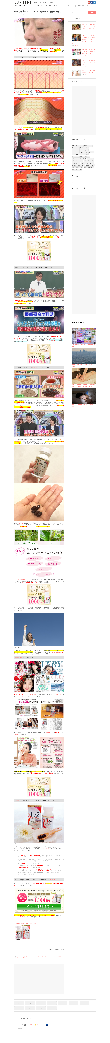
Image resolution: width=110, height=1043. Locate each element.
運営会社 (20, 1028)
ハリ (49, 956)
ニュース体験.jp (30, 1024)
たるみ (46, 956)
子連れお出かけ (89, 163)
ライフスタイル (80, 5)
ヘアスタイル (26, 5)
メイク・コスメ (35, 5)
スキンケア (78, 154)
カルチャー (56, 5)
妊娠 (82, 161)
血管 (21, 957)
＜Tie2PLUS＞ (35, 367)
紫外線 (77, 167)
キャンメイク (75, 152)
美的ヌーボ (90, 167)
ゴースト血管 (32, 956)
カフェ (86, 150)
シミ (93, 152)
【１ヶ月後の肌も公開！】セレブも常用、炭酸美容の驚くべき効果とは (88, 51)
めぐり (51, 956)
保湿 (73, 161)
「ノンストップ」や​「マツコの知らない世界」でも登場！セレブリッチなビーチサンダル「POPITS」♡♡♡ (83, 39)
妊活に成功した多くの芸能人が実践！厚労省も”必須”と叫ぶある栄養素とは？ (88, 27)
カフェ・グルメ (48, 5)
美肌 (17, 957)
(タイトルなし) (76, 182)
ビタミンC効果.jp (40, 1024)
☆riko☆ (81, 145)
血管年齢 (24, 957)
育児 (42, 5)
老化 (19, 957)
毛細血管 (57, 956)
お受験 (85, 145)
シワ (44, 956)
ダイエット (63, 5)
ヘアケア (74, 158)
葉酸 (77, 169)
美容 (16, 5)
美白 (85, 167)
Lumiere (23, 2)
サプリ (41, 956)
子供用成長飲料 (76, 163)
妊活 (85, 161)
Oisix (73, 145)
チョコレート (75, 156)
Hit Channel (51, 1024)
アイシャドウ (75, 147)
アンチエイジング (26, 956)
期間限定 (88, 165)
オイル (81, 150)
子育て (82, 163)
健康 (20, 5)
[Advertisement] (39, 979)
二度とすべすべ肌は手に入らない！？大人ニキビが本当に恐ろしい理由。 (88, 62)
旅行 (87, 5)
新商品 (83, 165)
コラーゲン (38, 956)
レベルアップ (90, 158)
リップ (84, 158)
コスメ (81, 152)
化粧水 (77, 161)
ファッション (71, 5)
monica (18, 14)
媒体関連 (25, 14)
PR (19, 956)
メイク (79, 158)
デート (81, 156)
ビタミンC (87, 156)
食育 (81, 169)
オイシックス (75, 150)
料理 (79, 165)
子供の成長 (90, 161)
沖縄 (73, 167)
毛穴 (54, 956)
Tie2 (21, 956)
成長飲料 (74, 165)
